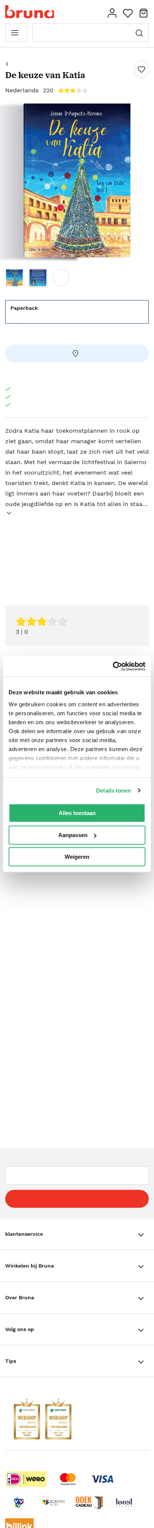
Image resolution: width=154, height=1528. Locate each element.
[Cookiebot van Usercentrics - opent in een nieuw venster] (112, 666)
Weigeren (77, 856)
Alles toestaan (77, 813)
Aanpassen (72, 835)
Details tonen (113, 790)
